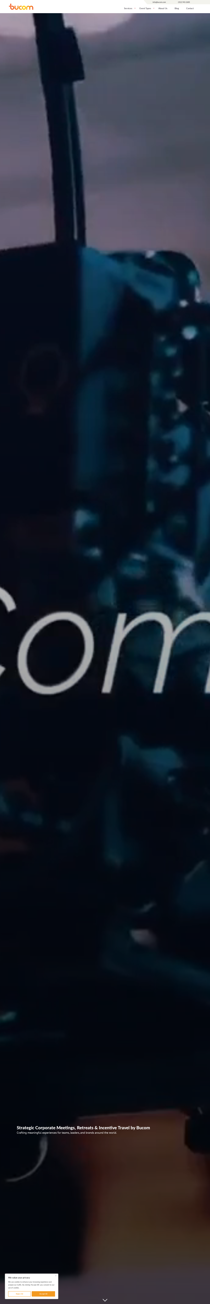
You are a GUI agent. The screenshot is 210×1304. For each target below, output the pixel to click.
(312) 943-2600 (184, 2)
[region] (31, 1286)
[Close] (55, 1275)
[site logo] (21, 7)
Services (128, 8)
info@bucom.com (159, 2)
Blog (177, 8)
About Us (162, 8)
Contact (190, 8)
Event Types (145, 8)
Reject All (19, 1294)
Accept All (43, 1294)
